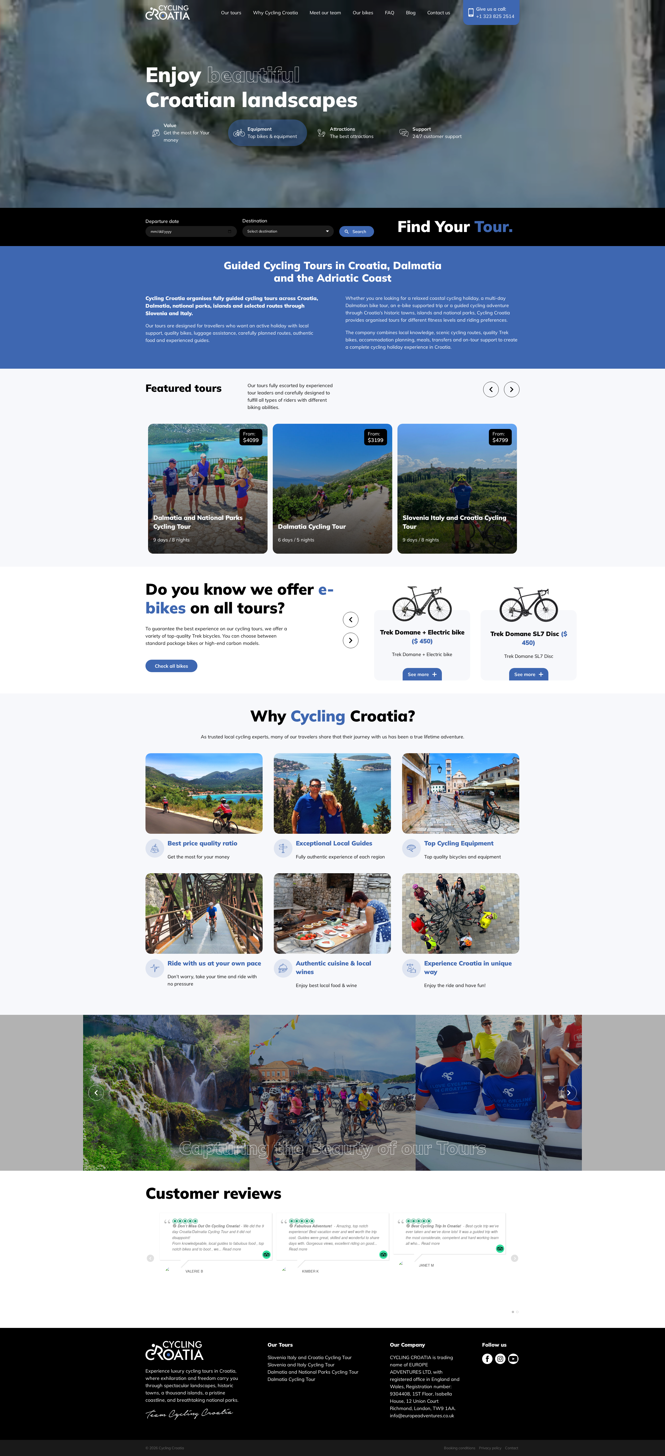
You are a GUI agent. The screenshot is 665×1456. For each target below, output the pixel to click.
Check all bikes (171, 666)
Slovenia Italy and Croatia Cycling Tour (310, 1357)
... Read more (229, 1249)
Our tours (231, 12)
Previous (96, 1093)
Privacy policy (490, 1448)
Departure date (162, 221)
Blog (411, 12)
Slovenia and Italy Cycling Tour (301, 1364)
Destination (254, 220)
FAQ (389, 12)
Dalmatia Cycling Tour (291, 1379)
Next (569, 1093)
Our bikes (363, 12)
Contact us (438, 12)
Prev (150, 1258)
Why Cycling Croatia (275, 12)
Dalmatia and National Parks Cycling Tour (313, 1372)
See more (418, 674)
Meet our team (325, 12)
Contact (511, 1448)
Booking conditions (459, 1448)
